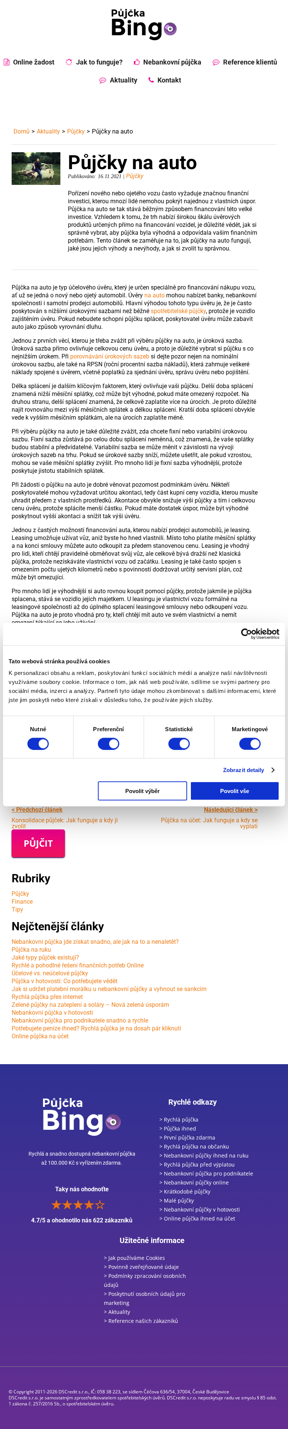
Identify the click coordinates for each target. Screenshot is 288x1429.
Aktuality (123, 80)
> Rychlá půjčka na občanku (194, 1146)
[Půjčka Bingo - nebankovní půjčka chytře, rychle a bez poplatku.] (82, 1117)
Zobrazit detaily (243, 770)
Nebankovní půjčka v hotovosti (52, 1012)
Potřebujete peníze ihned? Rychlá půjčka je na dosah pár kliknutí (96, 1028)
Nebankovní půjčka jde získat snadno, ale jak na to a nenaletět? (95, 941)
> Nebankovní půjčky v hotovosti (199, 1209)
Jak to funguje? (99, 62)
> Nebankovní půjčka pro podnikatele (206, 1173)
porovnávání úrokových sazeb (109, 356)
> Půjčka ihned (177, 1128)
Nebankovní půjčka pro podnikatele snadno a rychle (80, 1020)
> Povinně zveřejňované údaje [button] (141, 1266)
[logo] (144, 24)
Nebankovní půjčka (172, 62)
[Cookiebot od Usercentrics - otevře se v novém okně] (246, 633)
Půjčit (38, 843)
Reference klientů (250, 62)
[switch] (108, 744)
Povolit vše (234, 791)
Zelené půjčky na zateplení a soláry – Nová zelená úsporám (90, 1004)
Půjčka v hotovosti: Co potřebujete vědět (64, 981)
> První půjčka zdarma (187, 1137)
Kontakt (169, 80)
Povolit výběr (142, 791)
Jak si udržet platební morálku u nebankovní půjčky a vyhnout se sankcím (109, 989)
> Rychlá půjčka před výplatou (197, 1164)
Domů (22, 132)
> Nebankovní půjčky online (194, 1182)
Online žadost (33, 62)
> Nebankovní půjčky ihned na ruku (204, 1155)
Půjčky (76, 132)
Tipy (17, 909)
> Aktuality (117, 1311)
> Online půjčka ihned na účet (197, 1218)
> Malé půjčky (176, 1200)
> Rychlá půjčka (178, 1119)
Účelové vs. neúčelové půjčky (50, 973)
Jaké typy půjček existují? (45, 957)
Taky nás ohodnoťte (81, 1205)
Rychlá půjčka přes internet (47, 996)
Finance (22, 901)
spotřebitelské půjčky (178, 311)
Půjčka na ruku (31, 949)
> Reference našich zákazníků (141, 1320)
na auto (154, 295)
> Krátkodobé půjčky (184, 1191)
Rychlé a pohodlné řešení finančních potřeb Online (78, 965)
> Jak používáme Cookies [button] (134, 1257)
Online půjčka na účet (40, 1036)
